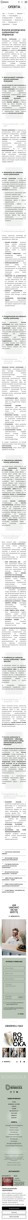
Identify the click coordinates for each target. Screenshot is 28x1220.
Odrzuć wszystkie (14, 1216)
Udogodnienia (6, 24)
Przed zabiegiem (13, 16)
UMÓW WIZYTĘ (14, 916)
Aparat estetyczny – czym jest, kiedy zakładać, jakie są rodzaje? (19, 1184)
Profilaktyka (14, 1139)
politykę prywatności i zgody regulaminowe (15, 1003)
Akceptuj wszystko (14, 1208)
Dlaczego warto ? (13, 22)
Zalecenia (18, 18)
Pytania (15, 24)
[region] (14, 1203)
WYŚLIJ (22, 1014)
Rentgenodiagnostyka (14, 1143)
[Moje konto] (22, 2)
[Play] (14, 937)
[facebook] (20, 1062)
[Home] (5, 2)
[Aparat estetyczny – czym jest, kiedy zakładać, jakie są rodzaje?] (19, 1179)
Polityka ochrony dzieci (14, 1162)
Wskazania (20, 13)
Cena (3, 22)
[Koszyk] (19, 2)
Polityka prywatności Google (15, 1008)
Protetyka (14, 1141)
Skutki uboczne (19, 20)
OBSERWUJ (7, 1061)
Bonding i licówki (14, 1104)
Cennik (14, 1108)
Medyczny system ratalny (14, 1165)
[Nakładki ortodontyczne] (7, 1184)
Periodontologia (14, 1134)
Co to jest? (11, 13)
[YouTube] (24, 1062)
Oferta (14, 1106)
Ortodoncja (14, 1132)
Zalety (4, 16)
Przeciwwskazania (7, 20)
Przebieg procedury (7, 18)
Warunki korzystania (8, 1009)
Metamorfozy (14, 1111)
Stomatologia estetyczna (14, 1145)
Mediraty (14, 1115)
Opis (3, 13)
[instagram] (17, 1062)
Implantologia (14, 1130)
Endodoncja (14, 1127)
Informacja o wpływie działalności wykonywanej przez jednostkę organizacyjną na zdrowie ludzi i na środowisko (14, 1158)
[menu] (26, 2)
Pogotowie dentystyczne (14, 1136)
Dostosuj (14, 1212)
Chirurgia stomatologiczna (14, 1125)
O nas (14, 1102)
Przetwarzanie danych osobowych (14, 1154)
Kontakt (14, 1117)
